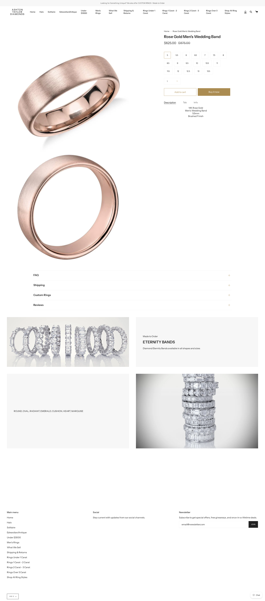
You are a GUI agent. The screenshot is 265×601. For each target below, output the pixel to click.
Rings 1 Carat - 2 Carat (18, 562)
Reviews (38, 305)
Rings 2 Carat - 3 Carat (18, 567)
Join (253, 524)
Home (166, 31)
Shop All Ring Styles (17, 577)
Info (196, 102)
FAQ (36, 275)
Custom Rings (42, 295)
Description (170, 102)
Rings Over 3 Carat (16, 572)
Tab (185, 102)
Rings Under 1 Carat (17, 557)
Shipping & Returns (17, 552)
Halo (9, 522)
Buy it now (214, 92)
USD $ (11, 596)
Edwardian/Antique (17, 532)
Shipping (39, 285)
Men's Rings (13, 542)
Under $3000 (14, 537)
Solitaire (11, 527)
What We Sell (14, 547)
